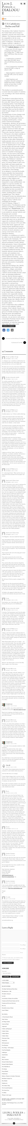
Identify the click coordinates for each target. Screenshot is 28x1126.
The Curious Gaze (5, 1090)
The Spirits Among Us (6, 993)
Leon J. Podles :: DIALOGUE (13, 1118)
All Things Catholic (6, 1021)
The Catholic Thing (6, 1085)
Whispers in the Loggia (6, 1095)
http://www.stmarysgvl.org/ (20, 709)
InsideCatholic (5, 1054)
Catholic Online (5, 1035)
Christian (9, 704)
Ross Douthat (4, 1080)
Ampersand (4, 1026)
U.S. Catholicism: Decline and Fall (12, 25)
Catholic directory (13, 47)
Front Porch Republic (6, 1050)
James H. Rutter (5, 1010)
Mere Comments (5, 1059)
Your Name (23, 945)
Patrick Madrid (5, 1071)
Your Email (23, 949)
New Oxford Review (6, 1066)
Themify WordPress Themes (18, 1119)
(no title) (4, 996)
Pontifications (5, 1073)
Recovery (4, 1005)
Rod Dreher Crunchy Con (7, 1078)
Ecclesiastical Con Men (18, 342)
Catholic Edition (5, 1033)
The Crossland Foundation (7, 1088)
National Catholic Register (7, 1062)
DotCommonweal (5, 1043)
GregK (8, 765)
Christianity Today (5, 1038)
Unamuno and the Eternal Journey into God (10, 1001)
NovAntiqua (4, 1069)
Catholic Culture (5, 1031)
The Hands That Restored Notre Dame (9, 989)
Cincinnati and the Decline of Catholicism (14, 338)
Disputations (4, 1040)
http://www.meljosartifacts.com (15, 888)
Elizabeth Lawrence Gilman (7, 1008)
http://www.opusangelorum (8, 876)
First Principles (5, 1045)
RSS (5, 19)
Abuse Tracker (5, 1019)
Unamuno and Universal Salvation (9, 1003)
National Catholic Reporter (7, 1064)
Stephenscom (4, 1083)
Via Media (4, 1092)
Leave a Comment (9, 326)
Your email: (4, 971)
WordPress (11, 1119)
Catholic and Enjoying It (7, 1028)
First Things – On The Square (8, 1047)
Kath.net (3, 1057)
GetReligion (4, 1052)
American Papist (5, 1024)
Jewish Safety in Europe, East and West (10, 998)
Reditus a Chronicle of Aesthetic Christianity (11, 1076)
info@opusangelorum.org (7, 875)
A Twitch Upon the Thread (7, 1017)
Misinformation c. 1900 (6, 991)
